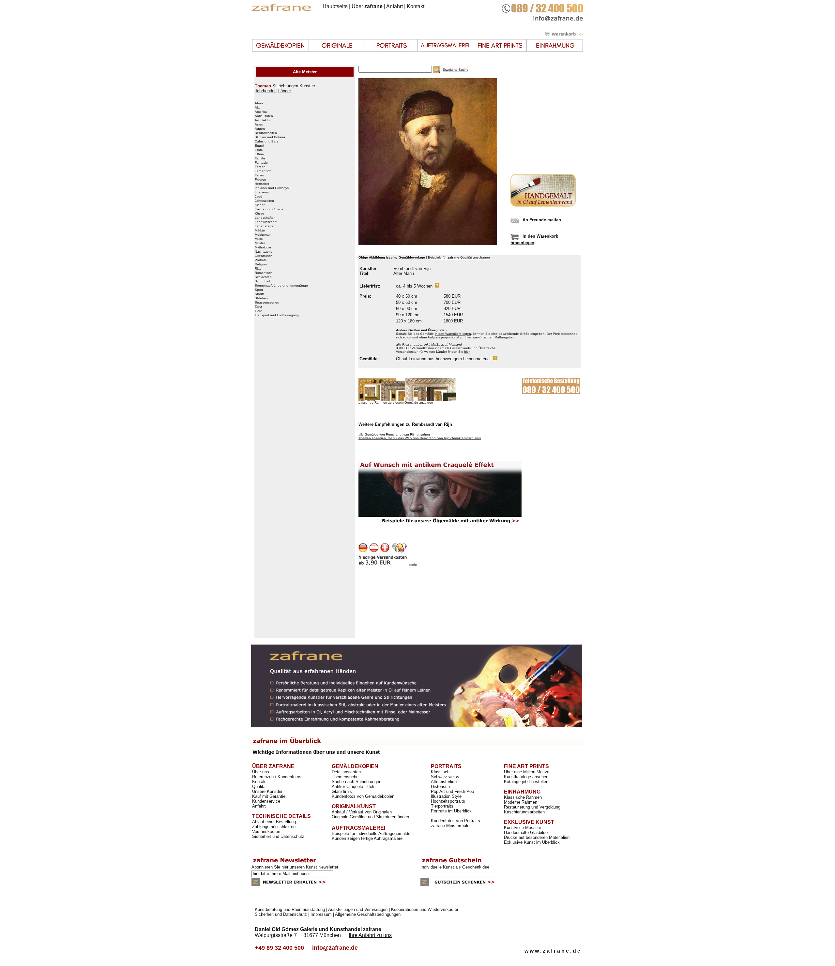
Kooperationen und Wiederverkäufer (424, 909)
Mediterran (263, 234)
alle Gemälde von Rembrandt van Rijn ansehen (394, 434)
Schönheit (262, 281)
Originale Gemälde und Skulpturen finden (370, 816)
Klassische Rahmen (523, 797)
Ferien (259, 175)
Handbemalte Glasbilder (526, 832)
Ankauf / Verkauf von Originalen (362, 812)
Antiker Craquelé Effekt (354, 786)
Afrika (259, 103)
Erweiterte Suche (455, 69)
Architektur (263, 120)
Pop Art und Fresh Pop (452, 791)
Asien (259, 124)
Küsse (259, 213)
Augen (260, 128)
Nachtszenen (265, 251)
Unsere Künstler (267, 791)
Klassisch (440, 771)
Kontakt (415, 6)
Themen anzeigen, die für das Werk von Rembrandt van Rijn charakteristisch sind (419, 438)
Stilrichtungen (285, 85)
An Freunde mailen (542, 219)
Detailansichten (346, 771)
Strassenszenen (267, 302)
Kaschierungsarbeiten (524, 812)
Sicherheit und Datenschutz (278, 836)
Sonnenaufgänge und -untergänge (281, 285)
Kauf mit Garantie (268, 796)
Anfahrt (394, 6)
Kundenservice (266, 801)
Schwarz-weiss (445, 776)
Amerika (261, 111)
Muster (260, 243)
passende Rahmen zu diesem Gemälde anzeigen (395, 402)
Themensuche (345, 776)
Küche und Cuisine (269, 209)
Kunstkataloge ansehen (526, 776)
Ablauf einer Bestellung (274, 821)
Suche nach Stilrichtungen (356, 781)
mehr (413, 564)
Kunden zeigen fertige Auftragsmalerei (367, 838)
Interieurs (262, 192)
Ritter (259, 268)
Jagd (258, 196)
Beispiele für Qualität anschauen (459, 257)
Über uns (260, 771)
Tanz (258, 306)
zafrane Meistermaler (451, 825)
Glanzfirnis (342, 791)
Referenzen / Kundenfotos (276, 776)
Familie (260, 158)
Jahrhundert (266, 90)
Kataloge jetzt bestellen (526, 781)
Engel (259, 145)
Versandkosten (266, 831)
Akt (257, 107)
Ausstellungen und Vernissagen (357, 909)
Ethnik (259, 154)
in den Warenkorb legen (453, 333)
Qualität (259, 786)
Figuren (260, 179)
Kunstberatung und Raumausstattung (290, 909)
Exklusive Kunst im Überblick (532, 842)
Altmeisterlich (444, 781)
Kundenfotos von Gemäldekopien (363, 796)
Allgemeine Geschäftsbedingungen (368, 914)
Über (367, 6)
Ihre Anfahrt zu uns (370, 935)
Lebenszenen (265, 226)
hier (467, 351)
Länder (284, 90)
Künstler (307, 85)
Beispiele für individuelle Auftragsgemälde (371, 833)
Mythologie (263, 247)
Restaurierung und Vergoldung (532, 807)
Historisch (440, 786)
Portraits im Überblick (451, 811)
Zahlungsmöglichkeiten (274, 826)
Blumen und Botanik (270, 137)
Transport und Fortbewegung (277, 315)
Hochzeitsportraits (448, 801)
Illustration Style (446, 796)
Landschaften (265, 217)
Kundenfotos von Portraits (455, 820)
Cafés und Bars (266, 141)
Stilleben (261, 298)
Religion (261, 264)
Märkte (260, 230)
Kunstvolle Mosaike (522, 827)
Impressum (321, 914)
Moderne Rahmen (520, 802)
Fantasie (261, 162)
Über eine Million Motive (526, 771)
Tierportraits (442, 806)
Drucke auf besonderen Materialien (536, 837)
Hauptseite (335, 6)
